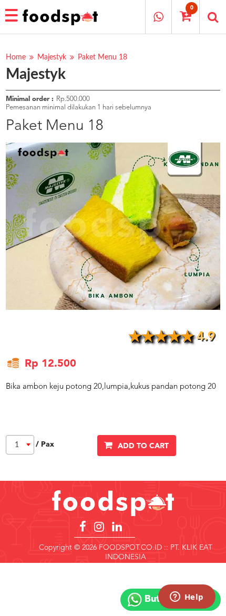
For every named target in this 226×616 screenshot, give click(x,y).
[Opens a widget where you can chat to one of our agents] (186, 597)
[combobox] (20, 445)
